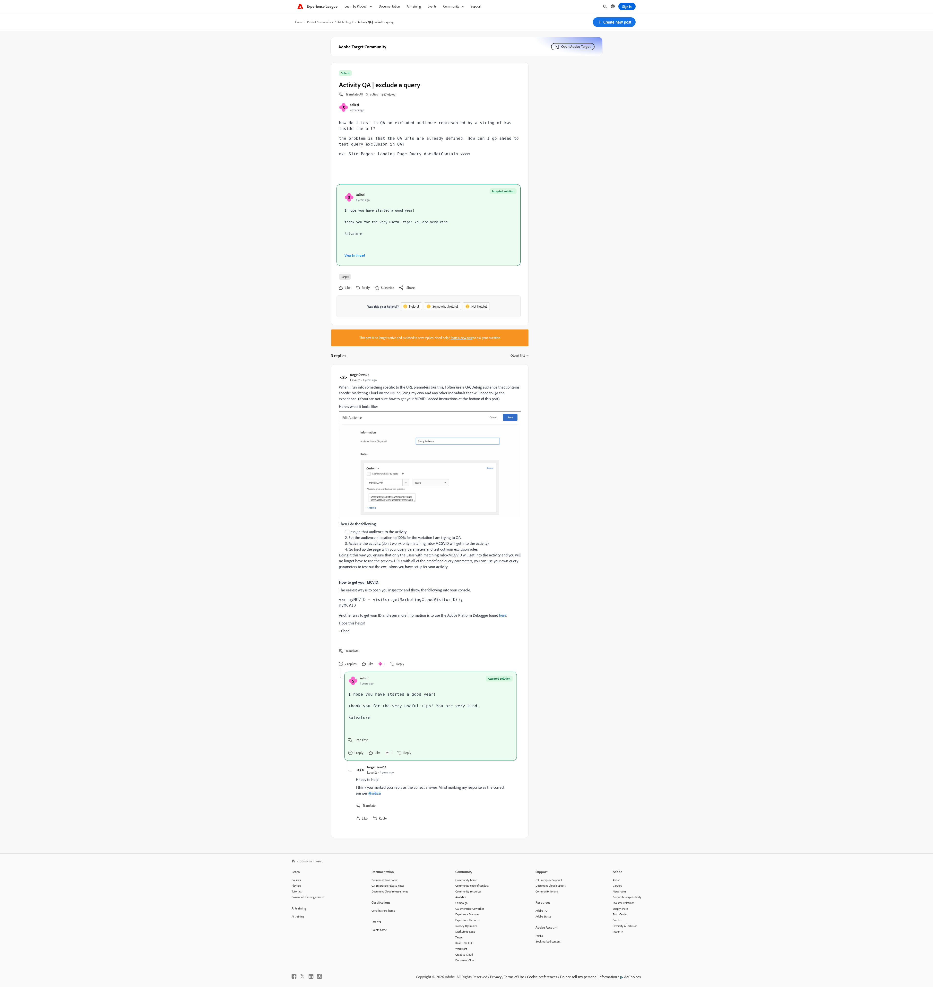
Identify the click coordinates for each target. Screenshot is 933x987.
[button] (614, 22)
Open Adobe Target (576, 46)
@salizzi (374, 793)
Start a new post (462, 338)
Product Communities (320, 22)
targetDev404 (359, 374)
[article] (429, 520)
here (502, 615)
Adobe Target (345, 22)
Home (298, 22)
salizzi (354, 105)
